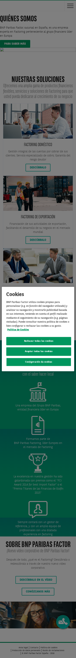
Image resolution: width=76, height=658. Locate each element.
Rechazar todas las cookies (38, 341)
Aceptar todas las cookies (39, 351)
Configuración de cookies (38, 362)
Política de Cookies (18, 329)
